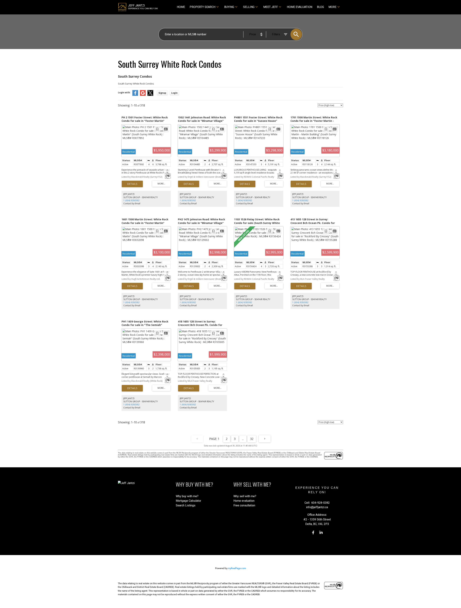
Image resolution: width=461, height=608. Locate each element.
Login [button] (174, 92)
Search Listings (185, 505)
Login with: (124, 92)
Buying (229, 7)
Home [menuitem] (181, 7)
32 (251, 439)
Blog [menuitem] (320, 7)
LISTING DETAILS (132, 184)
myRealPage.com (237, 568)
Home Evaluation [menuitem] (299, 7)
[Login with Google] (143, 95)
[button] (313, 532)
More (332, 7)
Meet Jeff (270, 7)
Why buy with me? (187, 496)
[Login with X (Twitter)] (150, 95)
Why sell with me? (244, 496)
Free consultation (244, 505)
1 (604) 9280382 (131, 200)
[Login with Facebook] (135, 95)
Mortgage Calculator (188, 500)
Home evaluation (243, 500)
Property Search (202, 7)
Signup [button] (162, 92)
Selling (248, 7)
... (243, 439)
